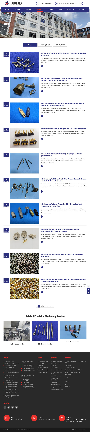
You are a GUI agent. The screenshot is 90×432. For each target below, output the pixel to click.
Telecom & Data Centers (57, 389)
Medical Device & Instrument (55, 364)
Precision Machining (9, 361)
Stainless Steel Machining (44, 367)
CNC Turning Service (10, 369)
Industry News (60, 45)
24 (50, 306)
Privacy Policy (82, 429)
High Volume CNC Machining (12, 363)
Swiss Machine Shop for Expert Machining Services (11, 396)
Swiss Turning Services (73, 342)
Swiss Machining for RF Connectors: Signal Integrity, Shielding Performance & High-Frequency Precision (60, 230)
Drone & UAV (54, 382)
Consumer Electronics (56, 361)
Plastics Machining (42, 372)
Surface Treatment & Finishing (72, 372)
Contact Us (70, 9)
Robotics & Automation (56, 370)
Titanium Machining (43, 370)
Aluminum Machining (43, 361)
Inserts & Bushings (27, 381)
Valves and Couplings (27, 386)
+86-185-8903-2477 (47, 3)
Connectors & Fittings (27, 384)
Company (51, 9)
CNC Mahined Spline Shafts (11, 391)
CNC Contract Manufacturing (12, 372)
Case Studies (68, 365)
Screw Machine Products (28, 370)
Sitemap (74, 429)
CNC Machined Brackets (11, 389)
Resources (40, 9)
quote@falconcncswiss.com (70, 3)
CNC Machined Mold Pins (45, 344)
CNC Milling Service (10, 367)
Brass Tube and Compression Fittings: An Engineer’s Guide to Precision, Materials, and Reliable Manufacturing (63, 104)
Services (7, 9)
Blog (19, 13)
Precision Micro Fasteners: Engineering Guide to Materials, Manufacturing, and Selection (63, 54)
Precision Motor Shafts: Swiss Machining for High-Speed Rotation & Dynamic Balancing (61, 155)
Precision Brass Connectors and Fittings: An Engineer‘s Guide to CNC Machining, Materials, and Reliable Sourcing (62, 79)
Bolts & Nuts (25, 379)
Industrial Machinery (56, 376)
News (60, 9)
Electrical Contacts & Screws (29, 388)
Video (66, 377)
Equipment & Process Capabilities (73, 370)
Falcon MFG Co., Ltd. (15, 429)
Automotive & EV (55, 367)
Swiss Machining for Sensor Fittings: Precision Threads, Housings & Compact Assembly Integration (61, 205)
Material (17, 9)
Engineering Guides (70, 367)
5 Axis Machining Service (17, 344)
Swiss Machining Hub (10, 371)
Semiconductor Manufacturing (54, 379)
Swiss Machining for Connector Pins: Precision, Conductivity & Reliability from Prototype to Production (63, 280)
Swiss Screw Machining (28, 367)
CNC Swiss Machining (27, 365)
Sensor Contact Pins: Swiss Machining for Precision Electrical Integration (63, 129)
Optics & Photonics (55, 384)
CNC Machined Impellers (11, 381)
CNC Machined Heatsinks (11, 384)
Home (7, 13)
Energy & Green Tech (56, 387)
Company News (45, 45)
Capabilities (68, 374)
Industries (29, 9)
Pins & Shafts (25, 382)
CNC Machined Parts (9, 375)
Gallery (66, 382)
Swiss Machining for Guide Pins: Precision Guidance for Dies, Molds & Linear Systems (62, 255)
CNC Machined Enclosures (11, 382)
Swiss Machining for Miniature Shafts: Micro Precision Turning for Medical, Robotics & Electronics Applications (63, 180)
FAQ (66, 379)
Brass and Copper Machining (42, 364)
